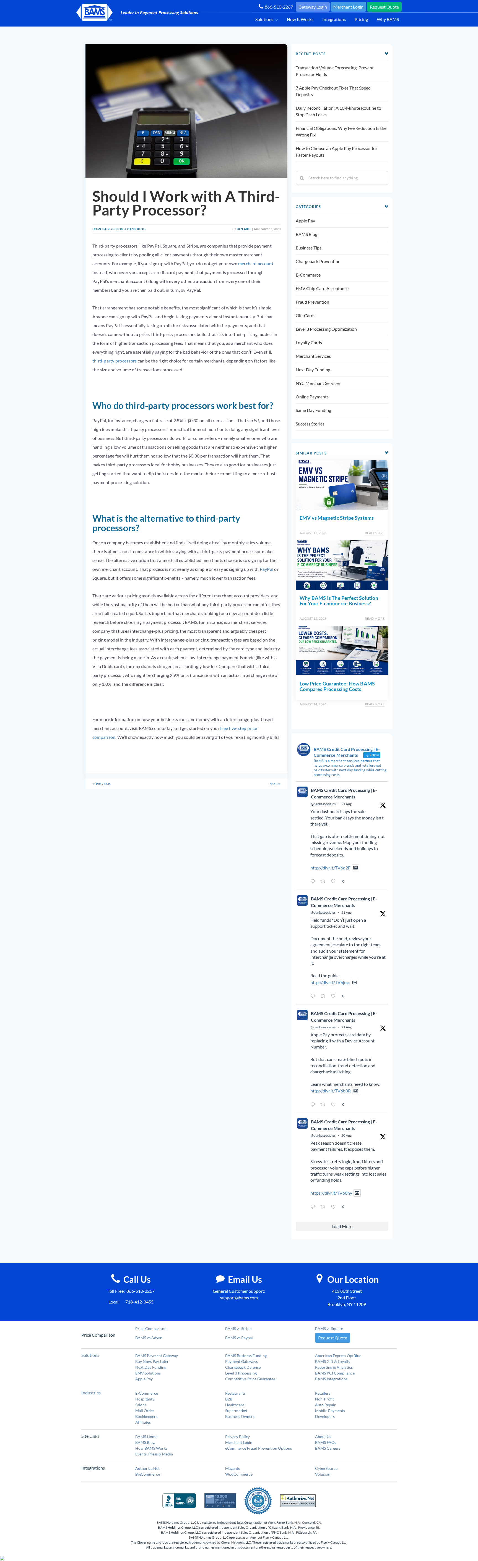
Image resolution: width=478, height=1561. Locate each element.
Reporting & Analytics (334, 1367)
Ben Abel (244, 229)
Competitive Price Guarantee (250, 1378)
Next (275, 783)
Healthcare (234, 1404)
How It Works (300, 19)
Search (302, 178)
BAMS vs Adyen (148, 1337)
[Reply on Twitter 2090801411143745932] (314, 1105)
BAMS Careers (327, 1448)
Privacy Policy (237, 1436)
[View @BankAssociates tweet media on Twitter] (355, 867)
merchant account (256, 263)
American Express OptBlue (338, 1355)
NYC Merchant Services (318, 383)
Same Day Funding (313, 410)
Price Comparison (151, 1328)
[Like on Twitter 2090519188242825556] (334, 1207)
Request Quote (384, 6)
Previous (101, 783)
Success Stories (310, 423)
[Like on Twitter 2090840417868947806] (334, 996)
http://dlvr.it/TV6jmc (330, 982)
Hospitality (144, 1399)
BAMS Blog (306, 234)
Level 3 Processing (241, 1373)
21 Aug (346, 804)
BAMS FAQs (325, 1442)
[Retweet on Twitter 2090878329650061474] (324, 882)
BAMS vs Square (329, 1328)
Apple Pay (305, 220)
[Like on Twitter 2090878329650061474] (334, 882)
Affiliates (143, 1422)
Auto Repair (325, 1404)
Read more (375, 533)
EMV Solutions (148, 1373)
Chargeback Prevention (318, 261)
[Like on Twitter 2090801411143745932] (334, 1105)
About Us (323, 1436)
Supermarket (236, 1410)
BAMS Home (146, 1436)
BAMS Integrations (331, 1378)
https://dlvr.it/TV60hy (331, 1192)
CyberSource (326, 1468)
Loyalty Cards (309, 342)
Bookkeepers (146, 1416)
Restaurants (235, 1393)
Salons (140, 1404)
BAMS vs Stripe (238, 1328)
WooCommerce (239, 1474)
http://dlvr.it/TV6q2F (330, 867)
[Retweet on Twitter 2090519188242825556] (324, 1207)
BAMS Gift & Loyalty (332, 1361)
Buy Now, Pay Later (152, 1361)
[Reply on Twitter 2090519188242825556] (314, 1207)
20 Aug (346, 1135)
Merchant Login (348, 6)
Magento (232, 1468)
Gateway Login (312, 6)
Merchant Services (313, 356)
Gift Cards (305, 315)
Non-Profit (324, 1399)
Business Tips (308, 247)
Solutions (264, 19)
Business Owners (239, 1416)
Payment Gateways (241, 1361)
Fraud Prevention (312, 301)
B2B (228, 1399)
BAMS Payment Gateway (156, 1355)
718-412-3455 (139, 1301)
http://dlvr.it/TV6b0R (330, 1090)
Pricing (361, 19)
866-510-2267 (278, 6)
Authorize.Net (147, 1468)
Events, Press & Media (154, 1454)
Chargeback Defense (243, 1367)
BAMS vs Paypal (239, 1337)
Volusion (322, 1474)
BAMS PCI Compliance (335, 1373)
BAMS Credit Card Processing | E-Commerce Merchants (344, 793)
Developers (325, 1416)
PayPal (266, 569)
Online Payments (312, 396)
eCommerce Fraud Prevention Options (258, 1448)
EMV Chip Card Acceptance (322, 288)
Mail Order (144, 1410)
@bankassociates (323, 804)
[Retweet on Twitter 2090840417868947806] (324, 996)
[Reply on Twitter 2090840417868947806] (314, 996)
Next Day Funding (313, 369)
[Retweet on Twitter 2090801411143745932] (324, 1105)
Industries (91, 1392)
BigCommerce (147, 1474)
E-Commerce (308, 274)
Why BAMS (388, 19)
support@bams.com (239, 1297)
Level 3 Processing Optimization (326, 329)
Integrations (334, 19)
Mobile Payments (330, 1410)
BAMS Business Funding (246, 1355)
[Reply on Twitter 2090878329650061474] (314, 882)
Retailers (322, 1393)
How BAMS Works (151, 1448)
